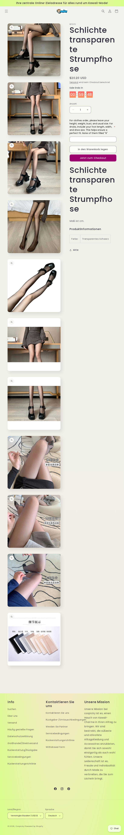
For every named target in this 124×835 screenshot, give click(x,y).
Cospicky (20, 826)
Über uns (13, 715)
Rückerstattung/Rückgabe (23, 750)
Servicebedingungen (19, 756)
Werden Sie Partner (57, 726)
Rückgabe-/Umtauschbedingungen (66, 719)
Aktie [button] (76, 249)
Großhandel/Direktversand (23, 743)
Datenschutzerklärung (20, 736)
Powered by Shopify (34, 826)
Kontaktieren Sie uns (57, 712)
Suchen (12, 709)
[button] (6, 11)
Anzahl (73, 103)
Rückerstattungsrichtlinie (22, 763)
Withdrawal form (55, 747)
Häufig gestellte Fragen (21, 729)
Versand (74, 82)
